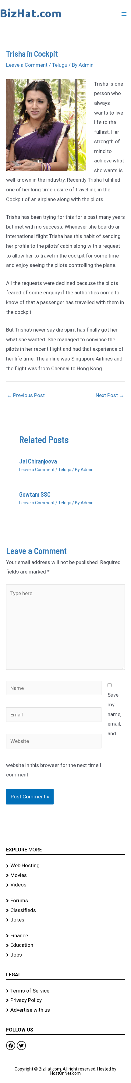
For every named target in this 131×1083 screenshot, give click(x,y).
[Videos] (65, 885)
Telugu (59, 65)
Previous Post (26, 395)
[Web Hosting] (65, 866)
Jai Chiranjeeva (38, 461)
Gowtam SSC (35, 494)
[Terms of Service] (65, 991)
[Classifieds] (65, 910)
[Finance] (65, 936)
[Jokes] (65, 920)
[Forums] (65, 901)
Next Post (110, 395)
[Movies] (65, 875)
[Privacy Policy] (65, 1000)
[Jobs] (65, 955)
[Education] (65, 945)
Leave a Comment (27, 65)
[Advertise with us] (65, 1010)
